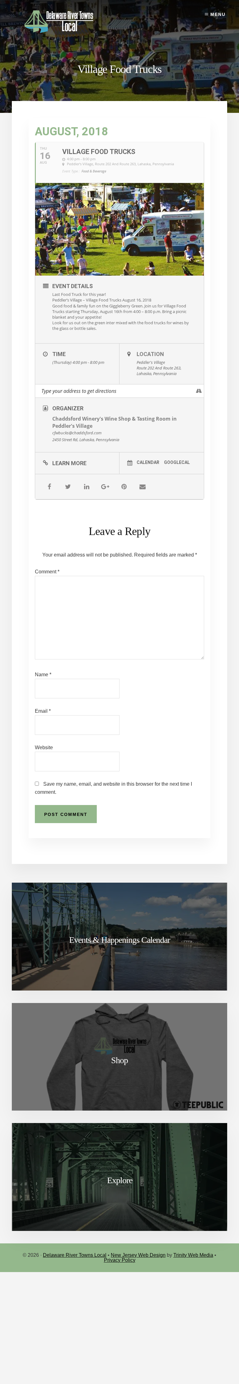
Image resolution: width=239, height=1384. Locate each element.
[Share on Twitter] (68, 486)
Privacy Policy (119, 1260)
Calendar (148, 462)
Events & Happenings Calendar (119, 940)
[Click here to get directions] (199, 391)
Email (43, 711)
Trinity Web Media (193, 1255)
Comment (47, 571)
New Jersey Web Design (138, 1255)
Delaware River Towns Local (74, 1255)
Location (150, 354)
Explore (119, 1180)
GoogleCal (177, 462)
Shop (119, 1060)
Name (43, 674)
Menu (218, 14)
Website (44, 747)
